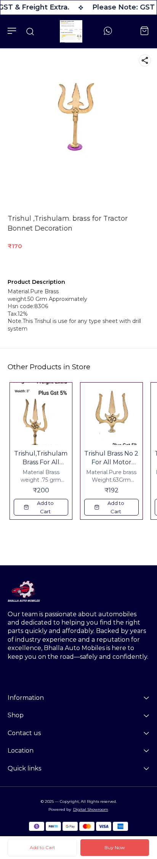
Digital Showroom (90, 809)
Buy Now (114, 847)
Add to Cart (42, 847)
